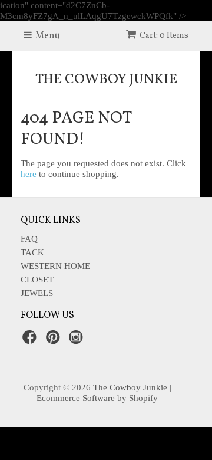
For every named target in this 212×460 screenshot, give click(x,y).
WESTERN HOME (55, 266)
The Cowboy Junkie (106, 80)
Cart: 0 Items (164, 35)
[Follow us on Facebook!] (31, 340)
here (29, 174)
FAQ (29, 239)
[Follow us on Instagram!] (78, 340)
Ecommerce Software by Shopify (97, 398)
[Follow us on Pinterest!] (55, 340)
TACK (32, 252)
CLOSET (37, 279)
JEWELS (37, 293)
